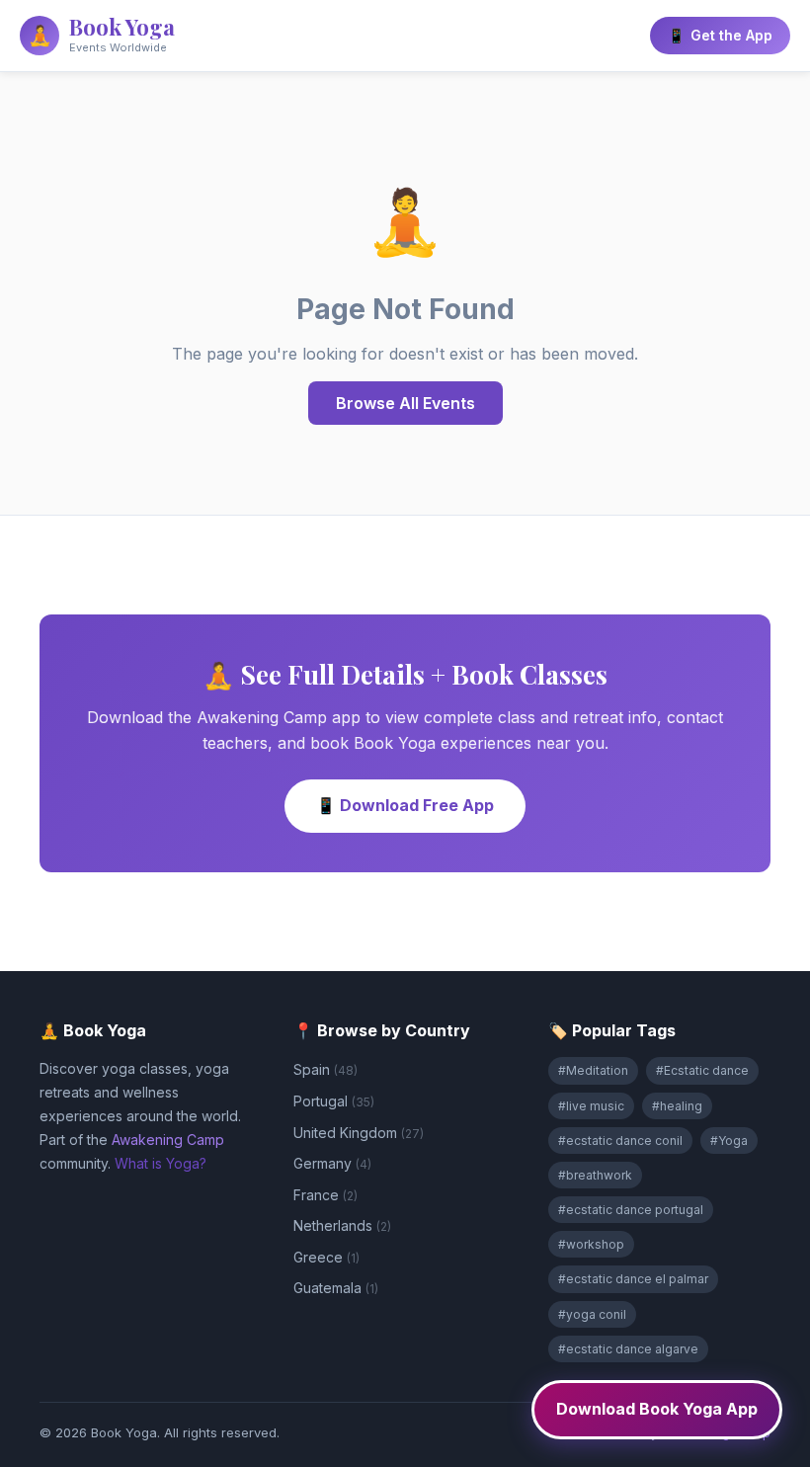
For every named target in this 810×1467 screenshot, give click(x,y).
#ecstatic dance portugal (630, 1209)
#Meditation (593, 1070)
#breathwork (595, 1175)
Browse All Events (405, 403)
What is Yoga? (160, 1163)
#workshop (591, 1244)
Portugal (333, 1101)
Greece (326, 1257)
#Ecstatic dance (702, 1070)
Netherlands (342, 1225)
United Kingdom (358, 1132)
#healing (677, 1106)
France (325, 1194)
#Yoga (729, 1140)
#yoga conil (592, 1314)
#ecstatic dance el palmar (633, 1278)
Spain (325, 1069)
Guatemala (335, 1287)
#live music (591, 1106)
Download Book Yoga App (657, 1409)
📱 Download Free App (405, 805)
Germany (332, 1163)
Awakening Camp (168, 1139)
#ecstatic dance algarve (628, 1349)
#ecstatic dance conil (620, 1140)
